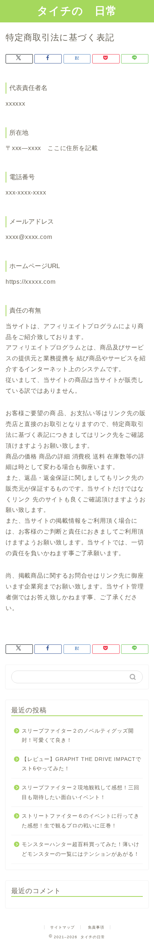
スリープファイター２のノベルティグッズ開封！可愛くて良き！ (78, 735)
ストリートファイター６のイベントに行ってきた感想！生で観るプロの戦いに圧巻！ (80, 821)
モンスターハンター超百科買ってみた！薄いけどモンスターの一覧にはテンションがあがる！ (80, 849)
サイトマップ (62, 927)
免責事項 (96, 927)
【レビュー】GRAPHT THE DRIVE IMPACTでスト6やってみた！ (81, 764)
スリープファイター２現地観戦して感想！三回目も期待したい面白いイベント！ (80, 792)
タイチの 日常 (77, 10)
